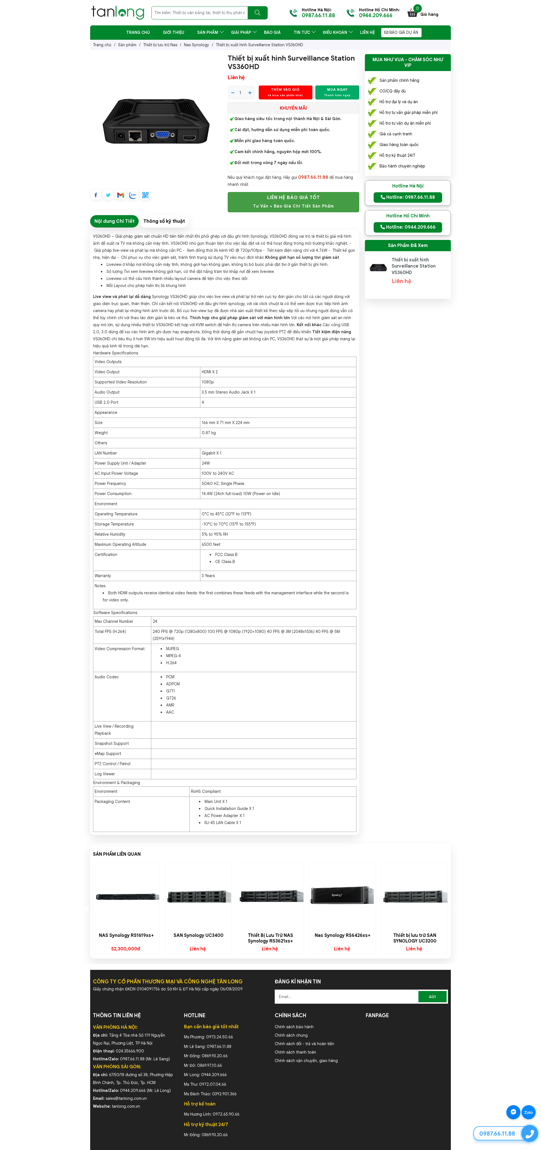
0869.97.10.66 (209, 1065)
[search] (257, 12)
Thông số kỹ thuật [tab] (164, 221)
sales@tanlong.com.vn (126, 1098)
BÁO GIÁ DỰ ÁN (403, 32)
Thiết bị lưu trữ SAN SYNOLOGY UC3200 (414, 938)
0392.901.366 (224, 1093)
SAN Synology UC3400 (198, 935)
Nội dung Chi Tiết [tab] (114, 221)
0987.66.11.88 (132, 1058)
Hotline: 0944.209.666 (410, 227)
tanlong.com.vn (126, 1106)
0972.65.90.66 (226, 1114)
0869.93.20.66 (215, 1055)
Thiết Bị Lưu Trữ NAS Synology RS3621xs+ (270, 938)
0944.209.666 (133, 1090)
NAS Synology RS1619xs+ (126, 935)
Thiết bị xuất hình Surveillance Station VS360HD (414, 266)
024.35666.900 (130, 1051)
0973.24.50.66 (219, 1036)
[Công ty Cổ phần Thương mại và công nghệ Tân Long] (117, 12)
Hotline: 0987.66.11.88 (410, 197)
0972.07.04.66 (212, 1084)
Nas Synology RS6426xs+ (343, 935)
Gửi (432, 997)
